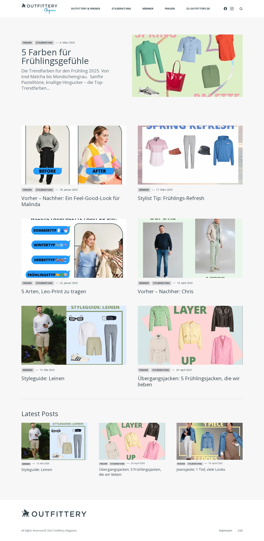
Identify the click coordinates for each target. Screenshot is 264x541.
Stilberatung (121, 8)
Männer (147, 8)
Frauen (170, 8)
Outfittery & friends (85, 8)
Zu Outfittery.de (198, 8)
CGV (240, 530)
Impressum (225, 530)
